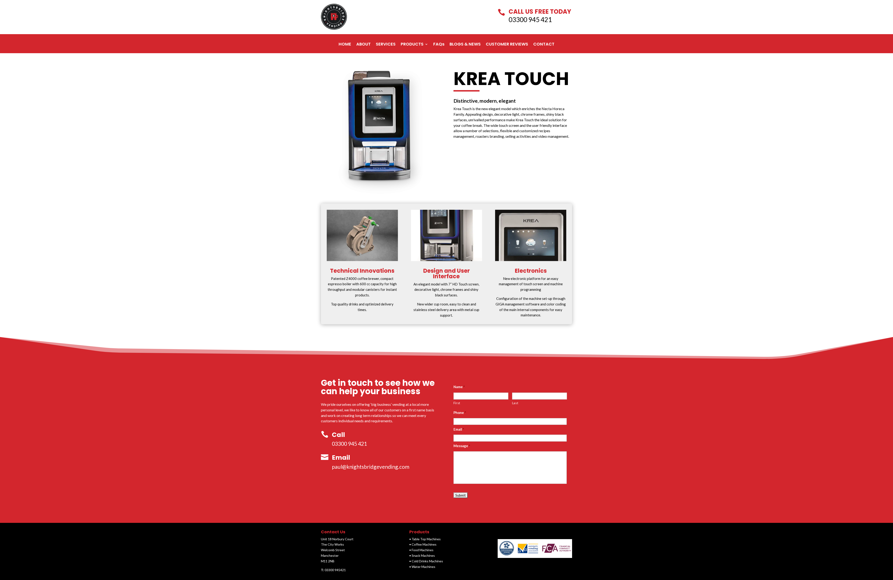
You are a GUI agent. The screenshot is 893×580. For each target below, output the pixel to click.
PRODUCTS (412, 44)
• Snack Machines (422, 555)
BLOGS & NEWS (465, 44)
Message (461, 446)
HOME (345, 44)
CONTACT (543, 44)
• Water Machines (422, 567)
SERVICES (386, 44)
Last (515, 403)
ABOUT (363, 44)
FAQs (438, 44)
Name (459, 387)
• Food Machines (421, 550)
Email (458, 429)
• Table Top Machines (425, 539)
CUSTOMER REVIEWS (507, 44)
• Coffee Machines (423, 544)
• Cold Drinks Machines (426, 561)
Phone (459, 412)
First (456, 403)
